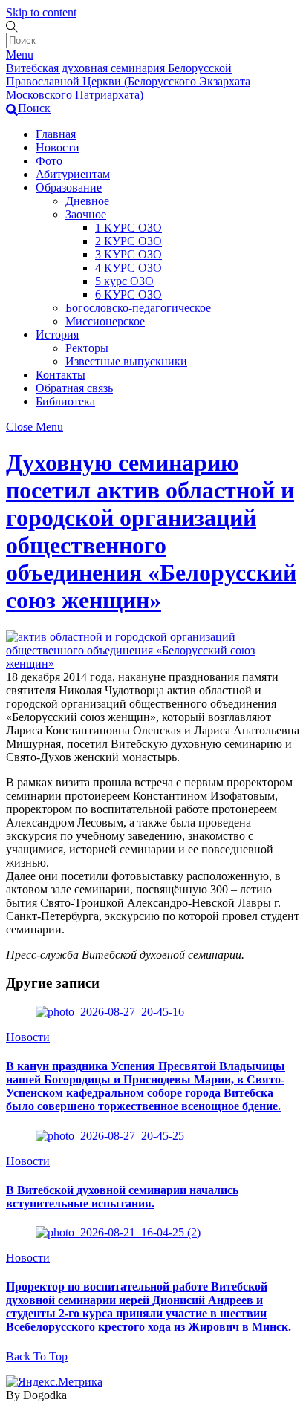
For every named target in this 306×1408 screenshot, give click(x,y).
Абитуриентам (73, 174)
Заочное (85, 214)
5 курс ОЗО (124, 281)
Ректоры (86, 348)
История (57, 334)
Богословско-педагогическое (138, 308)
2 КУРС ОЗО (128, 241)
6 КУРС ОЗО (128, 294)
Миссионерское (105, 321)
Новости (57, 147)
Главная (56, 134)
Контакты (60, 374)
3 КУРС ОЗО (128, 254)
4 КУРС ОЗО (128, 267)
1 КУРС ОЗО (128, 227)
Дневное (87, 201)
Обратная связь (74, 388)
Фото (49, 160)
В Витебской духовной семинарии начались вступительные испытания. (122, 1197)
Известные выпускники (126, 361)
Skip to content (41, 12)
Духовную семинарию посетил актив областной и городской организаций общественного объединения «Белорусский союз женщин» (151, 531)
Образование (69, 187)
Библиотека (65, 401)
